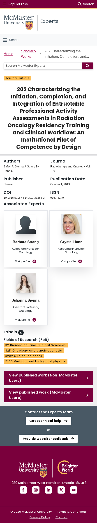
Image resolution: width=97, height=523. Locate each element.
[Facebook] (23, 490)
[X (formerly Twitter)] (61, 490)
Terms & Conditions (72, 512)
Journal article (17, 78)
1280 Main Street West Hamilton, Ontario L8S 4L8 (49, 483)
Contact (61, 517)
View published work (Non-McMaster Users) (43, 378)
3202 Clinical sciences (23, 356)
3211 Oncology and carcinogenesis (33, 350)
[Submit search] (87, 65)
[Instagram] (35, 490)
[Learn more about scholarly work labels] (21, 332)
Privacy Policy (40, 517)
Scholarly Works (28, 53)
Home (8, 54)
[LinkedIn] (48, 490)
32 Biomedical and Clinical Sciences (35, 345)
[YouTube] (73, 490)
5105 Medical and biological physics (35, 361)
